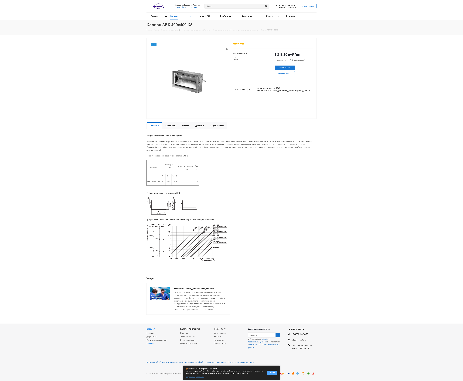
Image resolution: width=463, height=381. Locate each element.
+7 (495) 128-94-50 (287, 5)
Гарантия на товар (188, 343)
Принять (272, 373)
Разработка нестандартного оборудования (194, 288)
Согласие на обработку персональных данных (207, 362)
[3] (238, 44)
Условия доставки (188, 340)
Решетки (150, 333)
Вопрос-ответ (220, 343)
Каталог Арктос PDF (190, 329)
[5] (243, 44)
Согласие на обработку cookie (241, 362)
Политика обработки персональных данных (166, 362)
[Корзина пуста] (314, 15)
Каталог (150, 329)
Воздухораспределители (157, 340)
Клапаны (150, 343)
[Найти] (266, 6)
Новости (217, 336)
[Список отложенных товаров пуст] (308, 15)
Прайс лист (219, 329)
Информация (220, 333)
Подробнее (190, 377)
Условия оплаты (187, 336)
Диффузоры (151, 336)
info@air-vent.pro (299, 340)
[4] (241, 44)
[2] (236, 44)
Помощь (184, 333)
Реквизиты (219, 340)
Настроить (200, 377)
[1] (234, 44)
